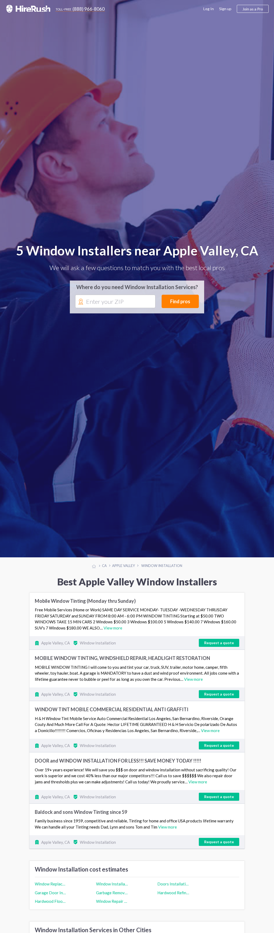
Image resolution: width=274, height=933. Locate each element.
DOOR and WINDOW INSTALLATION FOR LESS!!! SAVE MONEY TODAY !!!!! (118, 763)
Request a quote (219, 645)
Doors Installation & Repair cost (173, 886)
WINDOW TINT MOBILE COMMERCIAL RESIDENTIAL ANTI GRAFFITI (111, 712)
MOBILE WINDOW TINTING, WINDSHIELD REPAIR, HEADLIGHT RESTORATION (122, 661)
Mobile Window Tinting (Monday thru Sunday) (85, 604)
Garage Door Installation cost (51, 895)
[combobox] (115, 303)
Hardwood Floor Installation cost (51, 903)
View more (113, 630)
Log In (208, 8)
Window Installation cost (112, 886)
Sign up (225, 8)
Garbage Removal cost (112, 895)
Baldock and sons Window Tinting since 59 (81, 815)
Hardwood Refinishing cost (173, 895)
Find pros (180, 303)
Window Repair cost (112, 903)
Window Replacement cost (51, 886)
